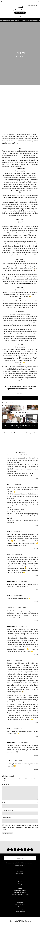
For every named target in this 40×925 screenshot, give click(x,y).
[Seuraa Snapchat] (25, 849)
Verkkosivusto (6, 818)
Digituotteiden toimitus (20, 890)
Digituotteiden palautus (20, 892)
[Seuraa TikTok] (11, 849)
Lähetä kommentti (7, 833)
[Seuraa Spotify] (21, 849)
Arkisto (20, 907)
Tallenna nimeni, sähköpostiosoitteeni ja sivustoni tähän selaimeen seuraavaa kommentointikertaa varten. (20, 827)
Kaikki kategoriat (19, 904)
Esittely (20, 884)
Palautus (20, 888)
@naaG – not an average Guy (20, 314)
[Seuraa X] (28, 849)
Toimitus (20, 886)
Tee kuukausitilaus (20, 911)
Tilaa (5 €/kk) (20, 12)
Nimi (20, 803)
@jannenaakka (20, 171)
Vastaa (36, 478)
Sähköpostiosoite (20, 810)
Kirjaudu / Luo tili (32, 5)
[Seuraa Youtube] (15, 849)
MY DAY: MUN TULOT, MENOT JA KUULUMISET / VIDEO (20, 426)
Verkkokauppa (20, 909)
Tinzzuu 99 (10, 608)
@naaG (20, 222)
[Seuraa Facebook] (18, 849)
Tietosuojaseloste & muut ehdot (20, 894)
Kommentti (20, 784)
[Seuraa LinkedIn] (31, 849)
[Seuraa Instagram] (8, 849)
